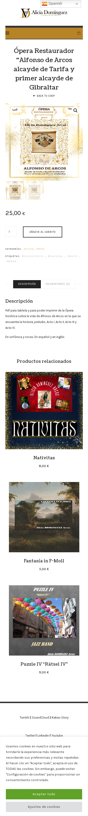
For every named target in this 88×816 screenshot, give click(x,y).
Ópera (40, 249)
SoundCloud (40, 717)
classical (56, 256)
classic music (33, 256)
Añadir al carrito (43, 232)
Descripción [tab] (27, 284)
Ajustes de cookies (44, 807)
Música (29, 249)
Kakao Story (60, 717)
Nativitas (44, 458)
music (73, 256)
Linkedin (43, 735)
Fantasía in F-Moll (44, 561)
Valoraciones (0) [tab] (58, 284)
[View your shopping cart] (78, 33)
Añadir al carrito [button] (44, 410)
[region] (44, 776)
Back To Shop (46, 95)
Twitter (30, 735)
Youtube (57, 735)
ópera (12, 261)
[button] (75, 110)
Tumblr (24, 717)
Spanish (54, 3)
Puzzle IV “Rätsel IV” (44, 664)
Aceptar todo (44, 794)
